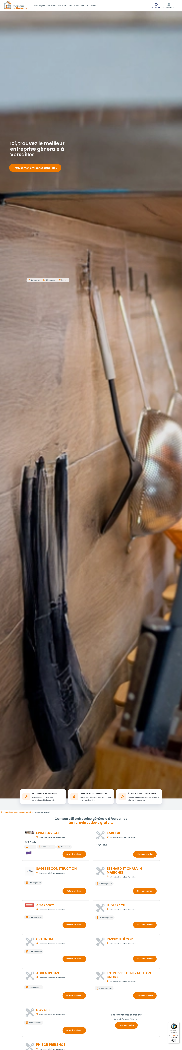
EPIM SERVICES (48, 833)
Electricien (74, 5)
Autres (93, 5)
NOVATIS (43, 1010)
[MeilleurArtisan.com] (16, 5)
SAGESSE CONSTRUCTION (56, 868)
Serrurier (51, 5)
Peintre (84, 5)
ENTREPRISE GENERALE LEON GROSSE (129, 975)
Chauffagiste (39, 5)
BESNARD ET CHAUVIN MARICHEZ (124, 870)
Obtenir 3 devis (126, 1025)
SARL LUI (113, 833)
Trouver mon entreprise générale (34, 168)
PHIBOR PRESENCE (50, 1044)
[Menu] (178, 1023)
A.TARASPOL (46, 905)
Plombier (62, 5)
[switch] (173, 1040)
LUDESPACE (116, 905)
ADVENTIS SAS (47, 973)
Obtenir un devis (74, 854)
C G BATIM (44, 939)
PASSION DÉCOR (120, 939)
